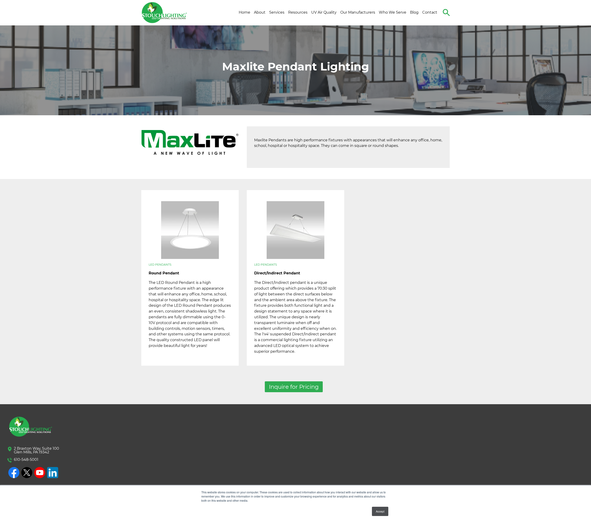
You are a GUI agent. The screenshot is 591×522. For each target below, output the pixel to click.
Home (244, 12)
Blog (414, 12)
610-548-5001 (26, 459)
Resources (298, 12)
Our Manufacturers (357, 12)
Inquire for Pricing (294, 386)
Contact (429, 12)
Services (276, 12)
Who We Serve (392, 12)
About (259, 12)
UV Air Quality (324, 12)
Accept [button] (380, 511)
